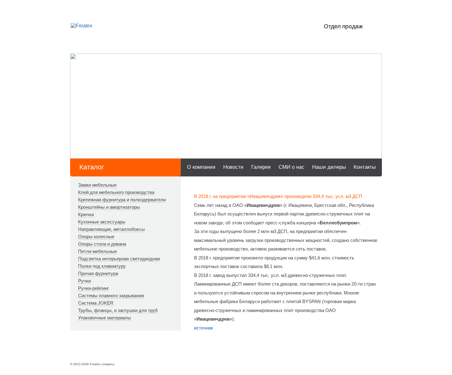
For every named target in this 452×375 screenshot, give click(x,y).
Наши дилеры (329, 167)
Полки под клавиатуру (102, 266)
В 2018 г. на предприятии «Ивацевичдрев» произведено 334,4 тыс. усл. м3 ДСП (278, 196)
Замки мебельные (97, 185)
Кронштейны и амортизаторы (109, 207)
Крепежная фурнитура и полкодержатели (122, 199)
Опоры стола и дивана (102, 244)
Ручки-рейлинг (93, 288)
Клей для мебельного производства (116, 192)
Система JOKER (95, 303)
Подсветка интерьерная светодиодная (119, 258)
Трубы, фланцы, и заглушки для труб (118, 310)
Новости (233, 167)
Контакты (365, 167)
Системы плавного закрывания (111, 295)
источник (203, 327)
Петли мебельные (97, 251)
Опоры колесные (96, 236)
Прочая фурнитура (98, 273)
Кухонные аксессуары (101, 221)
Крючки (86, 214)
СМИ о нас (291, 167)
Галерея (261, 167)
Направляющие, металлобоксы (111, 229)
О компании (201, 167)
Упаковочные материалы (104, 317)
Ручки (84, 280)
